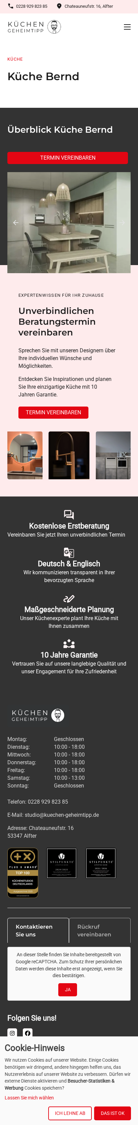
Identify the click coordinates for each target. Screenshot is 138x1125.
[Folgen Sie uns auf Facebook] (27, 1033)
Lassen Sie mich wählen (29, 1097)
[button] (15, 222)
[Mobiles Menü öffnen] (127, 27)
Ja (68, 990)
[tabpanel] (69, 974)
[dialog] (69, 1080)
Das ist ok (113, 1113)
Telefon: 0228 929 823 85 (37, 802)
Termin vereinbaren (67, 158)
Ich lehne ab (70, 1113)
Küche (15, 59)
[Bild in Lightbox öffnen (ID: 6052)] (69, 222)
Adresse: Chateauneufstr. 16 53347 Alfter (40, 832)
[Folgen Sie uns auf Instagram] (12, 1033)
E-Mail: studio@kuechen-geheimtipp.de (53, 815)
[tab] (38, 930)
